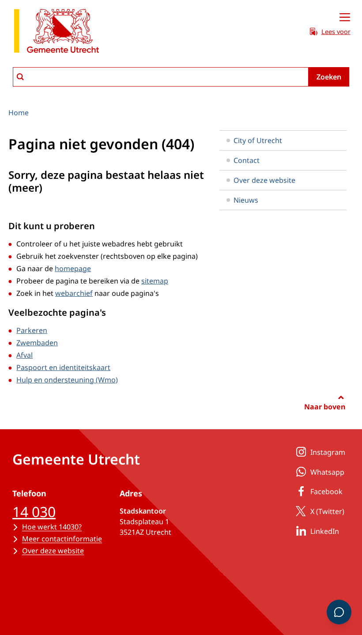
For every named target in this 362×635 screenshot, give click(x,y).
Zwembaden (37, 343)
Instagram (327, 452)
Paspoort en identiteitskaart (63, 367)
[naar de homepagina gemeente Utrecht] (56, 32)
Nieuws (246, 200)
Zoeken (329, 77)
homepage (73, 268)
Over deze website (264, 180)
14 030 (34, 511)
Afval (24, 355)
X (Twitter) (327, 511)
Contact (247, 160)
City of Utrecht (258, 140)
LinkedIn (324, 531)
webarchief (74, 293)
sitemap (154, 281)
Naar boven (324, 407)
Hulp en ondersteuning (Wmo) (67, 380)
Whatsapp (327, 472)
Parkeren (31, 330)
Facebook (326, 491)
